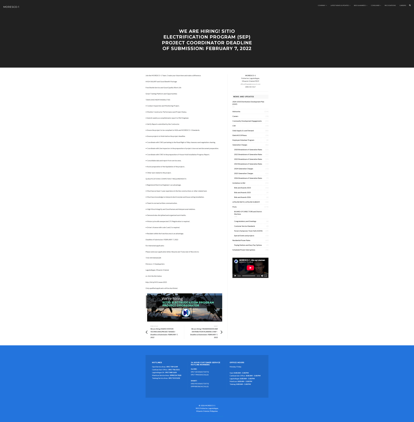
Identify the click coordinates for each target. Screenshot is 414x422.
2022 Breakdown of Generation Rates (248, 159)
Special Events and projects (244, 236)
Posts (234, 207)
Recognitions (390, 5)
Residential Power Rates (241, 240)
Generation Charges (239, 145)
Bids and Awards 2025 (242, 192)
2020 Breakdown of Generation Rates (248, 149)
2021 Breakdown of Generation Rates (248, 154)
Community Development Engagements (247, 121)
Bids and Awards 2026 (242, 197)
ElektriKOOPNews (239, 135)
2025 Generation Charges (243, 173)
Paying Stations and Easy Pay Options (248, 245)
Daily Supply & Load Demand (243, 130)
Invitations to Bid (238, 183)
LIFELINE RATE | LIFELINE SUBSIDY (246, 202)
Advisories (236, 111)
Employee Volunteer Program (243, 140)
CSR (234, 126)
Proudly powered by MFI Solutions (203, 416)
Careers (402, 5)
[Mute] (262, 276)
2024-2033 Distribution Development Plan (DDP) (248, 103)
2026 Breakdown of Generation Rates (248, 178)
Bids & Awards (360, 5)
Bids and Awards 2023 (242, 188)
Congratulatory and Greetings (245, 221)
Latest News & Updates (340, 5)
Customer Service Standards (244, 226)
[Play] (235, 276)
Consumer (375, 5)
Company (321, 5)
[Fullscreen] (266, 276)
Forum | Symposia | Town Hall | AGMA (248, 231)
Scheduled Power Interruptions (243, 250)
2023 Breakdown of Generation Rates (248, 164)
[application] (250, 268)
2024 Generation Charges (243, 169)
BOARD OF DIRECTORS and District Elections (248, 212)
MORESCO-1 (11, 6)
